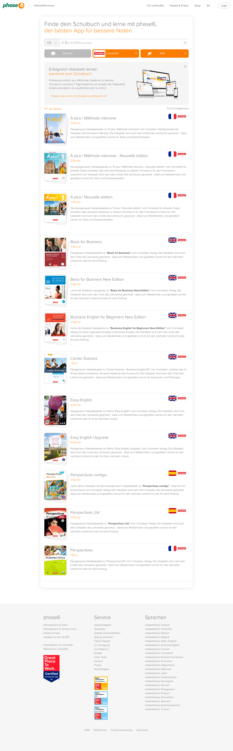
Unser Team (100, 657)
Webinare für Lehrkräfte (55, 649)
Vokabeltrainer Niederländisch (161, 677)
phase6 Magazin (102, 625)
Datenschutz (100, 730)
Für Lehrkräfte (155, 5)
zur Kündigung (102, 645)
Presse (97, 665)
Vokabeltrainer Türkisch (157, 709)
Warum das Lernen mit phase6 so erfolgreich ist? (79, 96)
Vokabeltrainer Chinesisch (158, 629)
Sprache (67, 53)
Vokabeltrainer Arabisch (157, 625)
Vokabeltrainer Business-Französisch (164, 657)
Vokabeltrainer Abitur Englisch (161, 641)
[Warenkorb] (208, 6)
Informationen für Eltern (55, 625)
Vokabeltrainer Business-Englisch (162, 645)
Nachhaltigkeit (101, 669)
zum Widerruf (101, 649)
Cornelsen (112, 53)
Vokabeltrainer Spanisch (157, 701)
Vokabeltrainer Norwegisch (159, 681)
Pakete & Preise (179, 5)
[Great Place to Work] (51, 668)
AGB (87, 730)
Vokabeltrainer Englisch (157, 637)
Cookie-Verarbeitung (121, 730)
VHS (161, 53)
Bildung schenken (103, 637)
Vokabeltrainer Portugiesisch (160, 689)
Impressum (142, 730)
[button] (116, 130)
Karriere (98, 661)
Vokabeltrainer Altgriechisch (159, 665)
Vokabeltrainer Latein (156, 673)
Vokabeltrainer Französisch (159, 653)
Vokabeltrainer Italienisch (158, 669)
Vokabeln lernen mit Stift (56, 637)
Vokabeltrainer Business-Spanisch (162, 705)
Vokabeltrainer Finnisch (157, 649)
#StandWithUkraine (44, 5)
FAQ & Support (102, 641)
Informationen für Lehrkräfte (58, 645)
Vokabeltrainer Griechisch (158, 661)
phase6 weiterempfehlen (107, 633)
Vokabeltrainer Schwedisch (159, 697)
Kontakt (98, 653)
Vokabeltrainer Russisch (157, 693)
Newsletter (100, 629)
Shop (197, 5)
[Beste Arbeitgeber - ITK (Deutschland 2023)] (117, 698)
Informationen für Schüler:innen (59, 629)
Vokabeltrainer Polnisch (157, 685)
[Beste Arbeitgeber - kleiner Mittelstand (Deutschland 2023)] (117, 713)
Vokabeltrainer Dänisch (157, 633)
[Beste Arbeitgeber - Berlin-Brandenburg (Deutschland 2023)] (117, 683)
